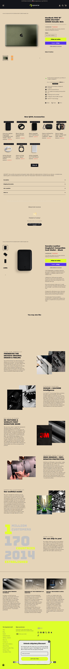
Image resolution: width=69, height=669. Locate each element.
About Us (5, 640)
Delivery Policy (6, 650)
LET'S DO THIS (34, 658)
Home (4, 13)
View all (34, 165)
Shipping (47, 30)
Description (6, 179)
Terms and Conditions (7, 644)
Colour (46, 32)
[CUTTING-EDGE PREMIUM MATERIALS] (13, 584)
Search (4, 634)
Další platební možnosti (55, 46)
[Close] (49, 641)
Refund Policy (6, 646)
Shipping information (9, 184)
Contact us (5, 642)
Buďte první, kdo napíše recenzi (34, 224)
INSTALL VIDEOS (7, 637)
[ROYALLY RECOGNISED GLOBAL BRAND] (56, 584)
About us (6, 192)
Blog (4, 632)
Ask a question (7, 188)
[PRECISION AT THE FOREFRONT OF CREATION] (34, 584)
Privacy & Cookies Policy (8, 648)
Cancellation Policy (7, 652)
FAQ (4, 629)
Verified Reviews (6, 635)
